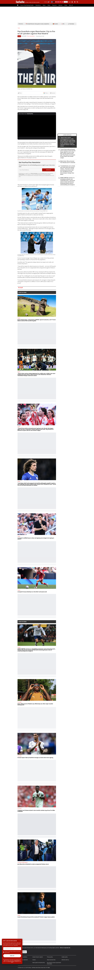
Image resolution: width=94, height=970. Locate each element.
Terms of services (34, 173)
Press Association (30, 36)
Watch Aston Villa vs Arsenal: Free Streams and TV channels (67, 162)
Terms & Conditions (11, 961)
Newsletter (38, 5)
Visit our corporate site (65, 947)
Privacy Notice (21, 174)
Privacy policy (50, 957)
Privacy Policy (16, 960)
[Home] (17, 5)
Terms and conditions (22, 957)
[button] (77, 2)
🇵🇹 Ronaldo (55, 23)
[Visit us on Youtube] (56, 2)
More (70, 5)
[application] (37, 126)
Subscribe (65, 1)
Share (21, 93)
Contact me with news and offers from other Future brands (12, 952)
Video (49, 5)
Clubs (65, 5)
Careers (34, 959)
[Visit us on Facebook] (52, 2)
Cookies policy (65, 957)
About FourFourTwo (51, 959)
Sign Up (12, 955)
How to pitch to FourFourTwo (38, 962)
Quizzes (60, 5)
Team (19, 28)
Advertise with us (65, 959)
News (44, 5)
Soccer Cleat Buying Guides (27, 5)
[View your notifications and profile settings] (75, 2)
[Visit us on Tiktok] (62, 2)
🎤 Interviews (71, 23)
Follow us (46, 93)
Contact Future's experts (37, 957)
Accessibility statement (23, 959)
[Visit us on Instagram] (58, 2)
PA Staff (24, 36)
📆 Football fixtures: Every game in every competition (37, 23)
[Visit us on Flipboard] (60, 2)
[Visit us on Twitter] (54, 2)
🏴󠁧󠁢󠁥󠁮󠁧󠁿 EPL (63, 23)
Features (54, 5)
